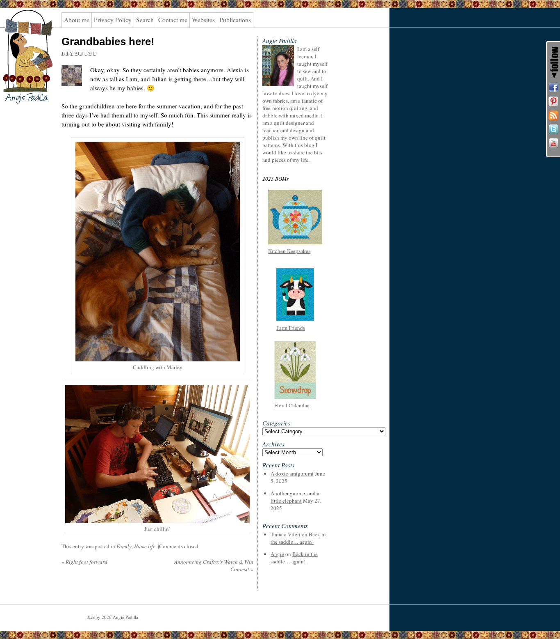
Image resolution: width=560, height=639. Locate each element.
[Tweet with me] (553, 129)
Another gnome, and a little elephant (295, 497)
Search (145, 20)
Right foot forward (84, 561)
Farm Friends (290, 327)
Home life (144, 546)
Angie (277, 554)
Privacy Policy (113, 20)
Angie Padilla (22, 25)
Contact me (172, 20)
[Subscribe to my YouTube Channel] (553, 143)
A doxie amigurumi (292, 473)
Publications (235, 20)
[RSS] (553, 115)
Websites (203, 20)
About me (76, 20)
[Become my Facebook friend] (553, 87)
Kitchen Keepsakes (289, 251)
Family (124, 546)
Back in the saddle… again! (298, 538)
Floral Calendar (291, 405)
